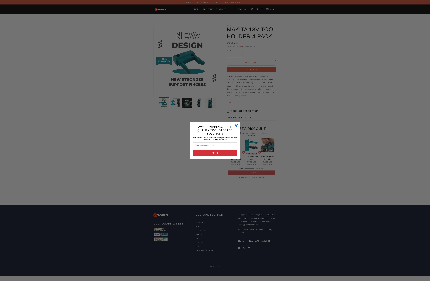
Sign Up (215, 153)
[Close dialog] (237, 125)
